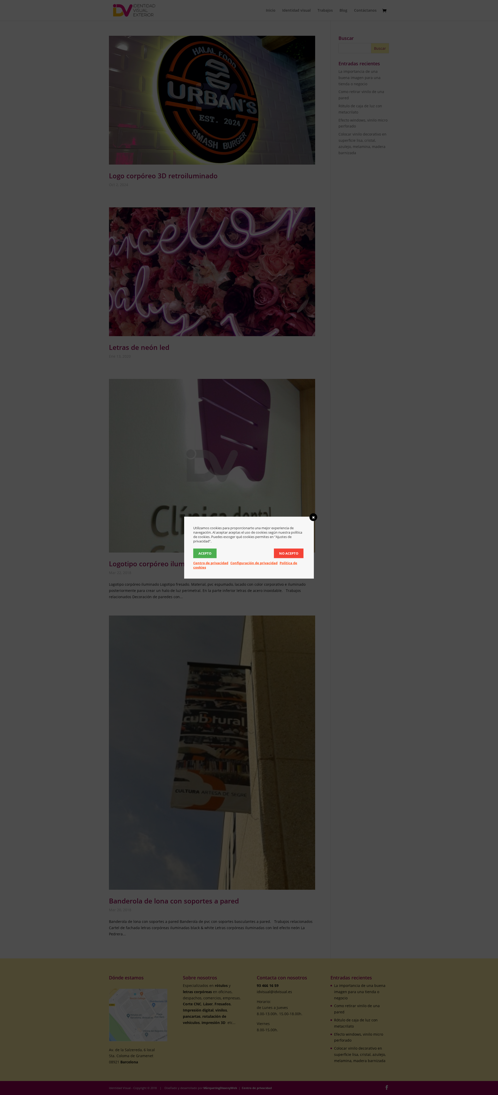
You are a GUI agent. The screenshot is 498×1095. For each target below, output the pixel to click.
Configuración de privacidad (254, 562)
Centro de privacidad (210, 562)
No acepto (288, 553)
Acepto (204, 553)
